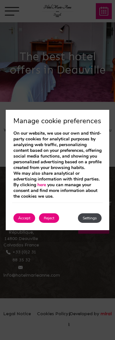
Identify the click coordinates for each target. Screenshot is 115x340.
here (41, 185)
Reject (49, 218)
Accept (24, 218)
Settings (90, 218)
